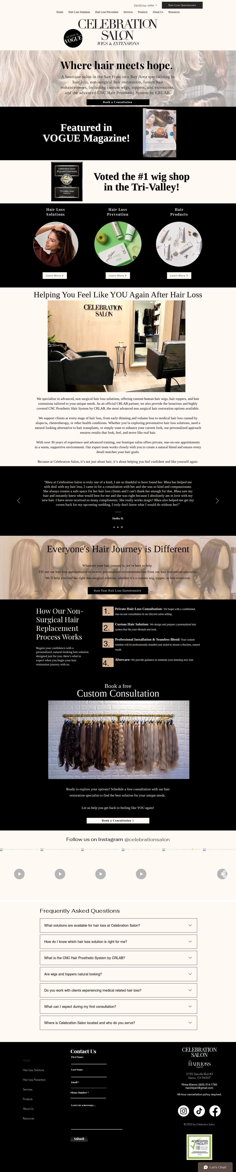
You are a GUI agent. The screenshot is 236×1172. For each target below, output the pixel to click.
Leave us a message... (83, 1105)
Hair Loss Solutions (33, 1070)
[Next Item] (226, 874)
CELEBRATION (199, 1049)
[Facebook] (215, 1111)
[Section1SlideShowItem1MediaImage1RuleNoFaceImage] (114, 527)
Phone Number (78, 1092)
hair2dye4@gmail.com (199, 1087)
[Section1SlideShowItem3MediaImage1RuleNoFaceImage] (122, 527)
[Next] (217, 501)
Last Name (77, 1069)
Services (27, 1089)
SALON (199, 1054)
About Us (28, 1109)
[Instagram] (183, 1111)
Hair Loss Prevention (34, 1080)
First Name (77, 1057)
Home (26, 1060)
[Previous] (18, 501)
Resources (28, 1118)
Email (74, 1082)
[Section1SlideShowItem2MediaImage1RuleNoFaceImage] (118, 527)
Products (27, 1099)
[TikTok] (199, 1111)
